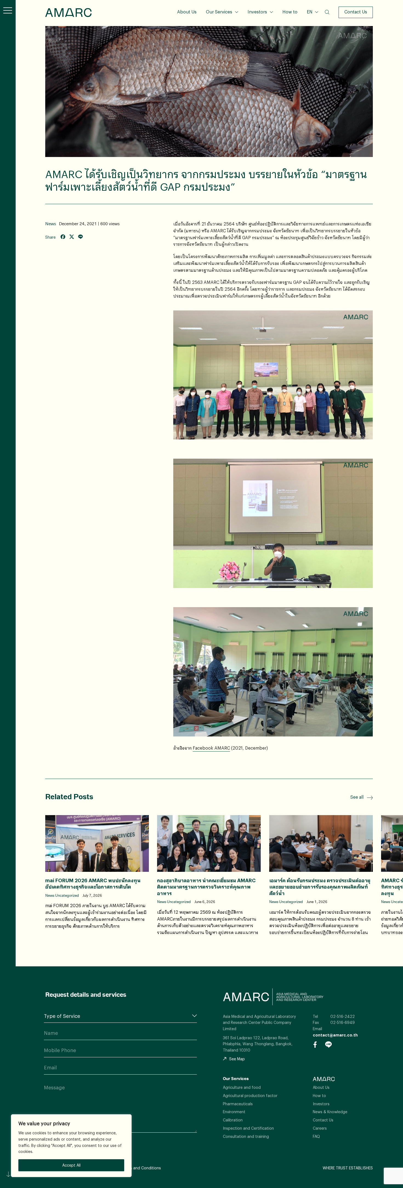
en (312, 29)
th (312, 20)
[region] (71, 1145)
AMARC (68, 12)
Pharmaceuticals (238, 1104)
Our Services (219, 11)
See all (357, 797)
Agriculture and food (242, 1087)
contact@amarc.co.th (335, 1035)
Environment (234, 1112)
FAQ (316, 1136)
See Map (237, 1059)
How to (289, 11)
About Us (187, 11)
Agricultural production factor (250, 1095)
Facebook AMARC (211, 747)
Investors (257, 11)
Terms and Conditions (141, 1168)
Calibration (233, 1120)
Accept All (71, 1165)
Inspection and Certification (248, 1128)
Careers (320, 1128)
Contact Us (355, 11)
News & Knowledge (330, 1112)
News (50, 223)
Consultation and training (246, 1136)
